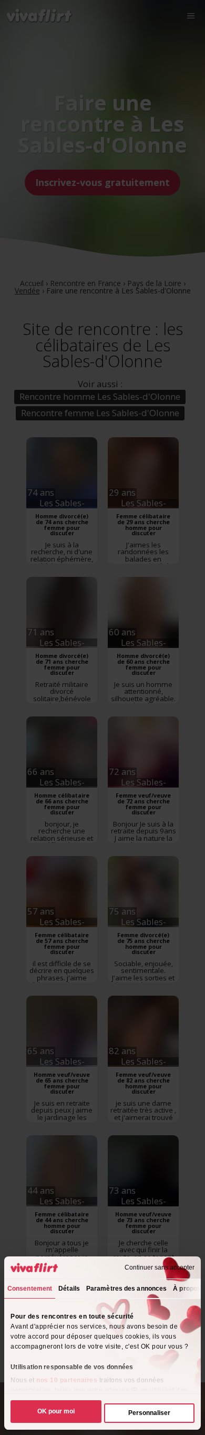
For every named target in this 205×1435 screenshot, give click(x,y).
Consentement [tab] (29, 1288)
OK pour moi (56, 1411)
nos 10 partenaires (66, 1380)
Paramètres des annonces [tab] (126, 1288)
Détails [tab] (69, 1288)
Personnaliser (149, 1413)
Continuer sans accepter (159, 1267)
